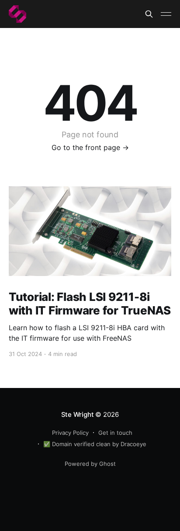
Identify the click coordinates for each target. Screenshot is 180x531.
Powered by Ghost (90, 463)
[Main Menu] (166, 14)
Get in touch (115, 432)
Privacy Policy (70, 432)
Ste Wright (77, 414)
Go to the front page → (90, 147)
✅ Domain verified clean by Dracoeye (94, 443)
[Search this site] (149, 14)
